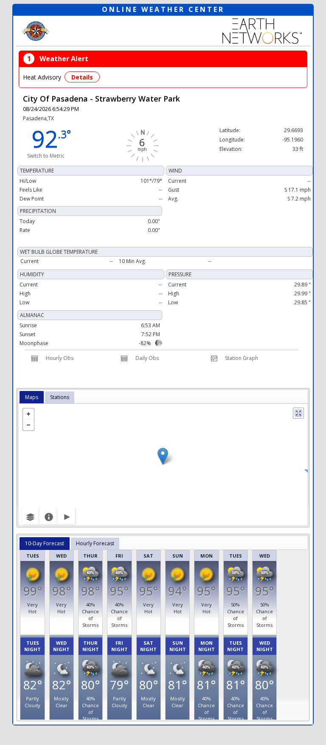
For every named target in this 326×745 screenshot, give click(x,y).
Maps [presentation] (31, 397)
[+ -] (163, 464)
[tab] (32, 397)
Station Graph (241, 358)
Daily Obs (147, 358)
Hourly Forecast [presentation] (95, 543)
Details (82, 77)
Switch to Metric (46, 155)
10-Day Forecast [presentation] (44, 543)
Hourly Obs (59, 358)
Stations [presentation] (59, 397)
